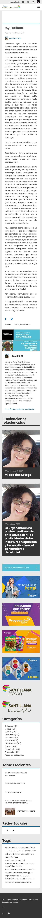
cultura (8, 854)
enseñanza (11, 857)
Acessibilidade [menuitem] (14, 2)
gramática (31, 870)
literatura (27, 325)
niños (25, 879)
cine (23, 851)
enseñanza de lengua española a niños (19, 863)
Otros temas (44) (13, 743)
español (9, 866)
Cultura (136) (10, 731)
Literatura (8, 325)
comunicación (30, 851)
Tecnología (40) (12, 749)
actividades (10, 848)
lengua (28, 872)
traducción (18, 882)
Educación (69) (12, 737)
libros (22, 325)
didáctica (16, 854)
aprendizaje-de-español (13, 851)
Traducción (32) (12, 752)
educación (25, 854)
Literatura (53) (11, 740)
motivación (18, 879)
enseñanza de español (15, 860)
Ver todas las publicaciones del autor (20, 409)
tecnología (9, 882)
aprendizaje (28, 847)
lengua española (12, 875)
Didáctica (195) (11, 726)
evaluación (17, 866)
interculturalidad (12, 872)
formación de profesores (15, 869)
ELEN (32, 854)
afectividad (18, 848)
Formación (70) (12, 734)
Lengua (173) (10, 729)
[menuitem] (23, 1)
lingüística (27, 876)
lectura (17, 325)
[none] (28, 2)
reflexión (31, 879)
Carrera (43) (11, 746)
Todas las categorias (14, 755)
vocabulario (27, 882)
